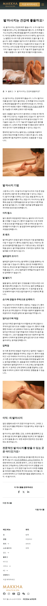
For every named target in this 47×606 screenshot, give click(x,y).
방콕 (27, 535)
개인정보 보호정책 (29, 599)
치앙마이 (29, 539)
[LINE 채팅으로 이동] (18, 594)
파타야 (28, 544)
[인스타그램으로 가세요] (9, 594)
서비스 (5, 566)
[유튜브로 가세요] (13, 594)
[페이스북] (18, 492)
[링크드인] (28, 492)
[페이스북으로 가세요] (4, 594)
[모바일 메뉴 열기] (42, 5)
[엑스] (23, 492)
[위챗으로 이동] (23, 594)
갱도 (4, 553)
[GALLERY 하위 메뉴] (8, 552)
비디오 (5, 562)
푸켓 (27, 548)
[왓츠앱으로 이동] (28, 594)
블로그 (10, 91)
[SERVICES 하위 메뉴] (10, 566)
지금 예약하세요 (29, 4)
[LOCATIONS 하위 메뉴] (8, 544)
